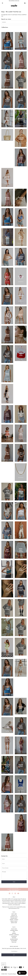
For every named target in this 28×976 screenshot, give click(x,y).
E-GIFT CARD (14, 914)
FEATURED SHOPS (14, 930)
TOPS (14, 931)
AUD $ (3, 964)
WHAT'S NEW (14, 929)
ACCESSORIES (14, 940)
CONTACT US (14, 915)
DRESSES (14, 933)
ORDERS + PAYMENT (14, 919)
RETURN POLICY (14, 918)
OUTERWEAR (14, 936)
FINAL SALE (14, 942)
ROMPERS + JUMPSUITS (14, 934)
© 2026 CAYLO (4, 974)
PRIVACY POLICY (14, 921)
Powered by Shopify (12, 974)
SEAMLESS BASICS (14, 939)
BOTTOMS (14, 937)
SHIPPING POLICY (14, 917)
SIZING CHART (14, 922)
